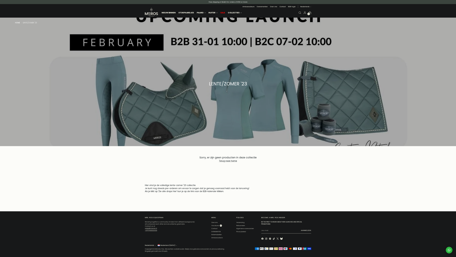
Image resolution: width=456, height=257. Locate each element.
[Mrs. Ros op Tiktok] (274, 238)
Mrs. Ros (161, 249)
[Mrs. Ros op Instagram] (266, 238)
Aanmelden (306, 230)
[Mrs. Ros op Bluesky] (281, 238)
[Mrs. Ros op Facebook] (262, 238)
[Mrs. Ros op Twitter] (277, 238)
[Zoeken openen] (299, 12)
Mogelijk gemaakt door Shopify (156, 251)
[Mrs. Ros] (151, 12)
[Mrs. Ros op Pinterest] (270, 238)
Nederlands (304, 6)
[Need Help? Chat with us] (449, 250)
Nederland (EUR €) (167, 245)
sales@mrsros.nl (151, 228)
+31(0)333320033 (151, 230)
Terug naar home (228, 160)
